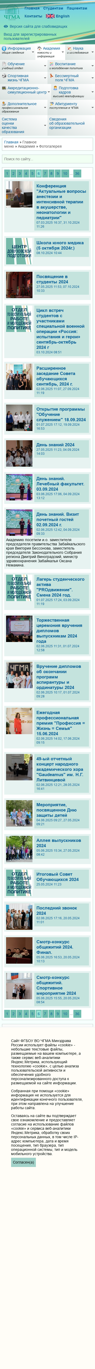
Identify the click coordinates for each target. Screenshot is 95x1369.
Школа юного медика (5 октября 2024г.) (60, 247)
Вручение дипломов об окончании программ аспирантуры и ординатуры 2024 (58, 681)
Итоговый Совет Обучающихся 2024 (57, 879)
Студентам (53, 8)
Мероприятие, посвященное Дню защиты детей (58, 814)
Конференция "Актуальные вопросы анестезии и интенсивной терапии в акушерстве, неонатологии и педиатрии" (61, 206)
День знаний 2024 (57, 449)
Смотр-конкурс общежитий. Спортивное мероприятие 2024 (58, 989)
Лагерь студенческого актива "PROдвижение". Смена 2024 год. (60, 591)
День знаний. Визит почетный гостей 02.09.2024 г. (58, 524)
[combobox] (47, 158)
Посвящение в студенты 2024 (57, 283)
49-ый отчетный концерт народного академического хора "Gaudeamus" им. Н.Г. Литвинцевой (59, 773)
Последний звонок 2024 (58, 915)
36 (77, 173)
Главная (32, 8)
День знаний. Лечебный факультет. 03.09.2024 (60, 488)
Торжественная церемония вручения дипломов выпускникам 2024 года (59, 635)
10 (65, 173)
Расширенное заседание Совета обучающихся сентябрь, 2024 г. (57, 380)
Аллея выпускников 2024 (58, 847)
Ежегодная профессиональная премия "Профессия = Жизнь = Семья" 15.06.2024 (60, 727)
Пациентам (77, 8)
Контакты (33, 16)
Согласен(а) (23, 1162)
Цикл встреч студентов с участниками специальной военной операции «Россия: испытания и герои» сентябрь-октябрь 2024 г (60, 331)
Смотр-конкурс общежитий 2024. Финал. (58, 951)
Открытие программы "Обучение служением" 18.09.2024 (61, 418)
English (63, 16)
